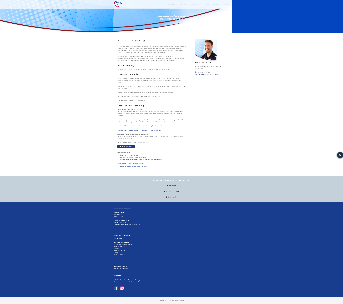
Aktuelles (171, 4)
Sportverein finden (212, 4)
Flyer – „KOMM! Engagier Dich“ (129, 155)
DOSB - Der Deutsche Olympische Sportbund (133, 166)
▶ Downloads (171, 197)
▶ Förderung (171, 185)
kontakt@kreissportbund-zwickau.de (129, 224)
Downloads (226, 4)
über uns (182, 4)
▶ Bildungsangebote (171, 191)
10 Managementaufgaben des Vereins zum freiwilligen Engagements (141, 160)
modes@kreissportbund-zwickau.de (206, 74)
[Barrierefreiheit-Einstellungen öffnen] (340, 155)
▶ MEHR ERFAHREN (126, 146)
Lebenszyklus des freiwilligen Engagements (133, 157)
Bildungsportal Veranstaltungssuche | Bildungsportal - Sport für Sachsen (139, 130)
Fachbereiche (195, 4)
